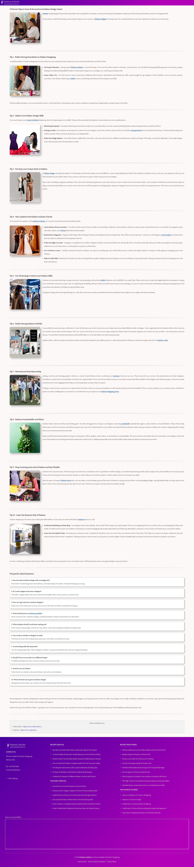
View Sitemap (13, 778)
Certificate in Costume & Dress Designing (136, 804)
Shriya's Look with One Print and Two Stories (138, 759)
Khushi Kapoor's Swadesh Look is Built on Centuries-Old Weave (144, 777)
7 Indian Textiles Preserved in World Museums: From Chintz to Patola (76, 754)
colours (63, 231)
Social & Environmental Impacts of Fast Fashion (69, 786)
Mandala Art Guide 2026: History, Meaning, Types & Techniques (74, 750)
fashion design (49, 173)
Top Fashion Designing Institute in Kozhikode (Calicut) (141, 813)
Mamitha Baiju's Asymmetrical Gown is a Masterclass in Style (143, 785)
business (81, 520)
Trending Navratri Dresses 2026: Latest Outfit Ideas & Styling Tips (74, 768)
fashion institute (77, 67)
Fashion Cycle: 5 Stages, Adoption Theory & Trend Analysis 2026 (74, 791)
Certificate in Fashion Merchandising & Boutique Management (144, 808)
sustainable (126, 424)
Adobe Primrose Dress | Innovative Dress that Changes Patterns (74, 795)
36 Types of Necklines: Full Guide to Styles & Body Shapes (72, 772)
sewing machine (136, 130)
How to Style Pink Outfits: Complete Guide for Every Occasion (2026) (76, 763)
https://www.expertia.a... (28, 730)
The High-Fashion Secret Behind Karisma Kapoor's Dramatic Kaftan (145, 781)
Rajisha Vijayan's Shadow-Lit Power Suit (136, 754)
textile (73, 79)
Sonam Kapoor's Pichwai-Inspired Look (136, 772)
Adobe (102, 280)
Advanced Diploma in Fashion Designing (136, 795)
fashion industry (39, 221)
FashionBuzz (111, 862)
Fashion (45, 14)
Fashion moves (66, 481)
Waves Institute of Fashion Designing (19, 756)
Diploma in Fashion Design (131, 800)
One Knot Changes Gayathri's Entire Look (136, 763)
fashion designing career (110, 392)
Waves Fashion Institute (96, 862)
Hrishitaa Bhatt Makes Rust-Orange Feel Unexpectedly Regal (143, 768)
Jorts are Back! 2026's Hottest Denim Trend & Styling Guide (72, 800)
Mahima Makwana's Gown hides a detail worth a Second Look (143, 750)
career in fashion (33, 120)
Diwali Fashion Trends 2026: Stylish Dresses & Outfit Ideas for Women (76, 759)
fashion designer (101, 19)
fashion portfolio (36, 613)
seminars (116, 376)
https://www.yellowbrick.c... (33, 727)
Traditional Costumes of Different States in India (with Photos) (74, 777)
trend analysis (166, 235)
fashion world (163, 340)
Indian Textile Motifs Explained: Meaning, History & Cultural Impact (75, 808)
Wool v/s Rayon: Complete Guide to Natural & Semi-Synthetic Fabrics (76, 804)
